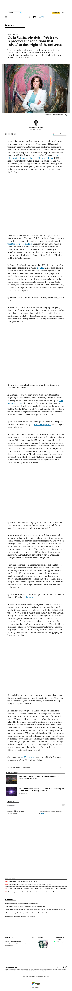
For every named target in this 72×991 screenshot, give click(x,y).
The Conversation (23, 781)
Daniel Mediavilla (36, 127)
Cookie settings (39, 976)
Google (21, 30)
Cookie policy (46, 976)
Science (9, 25)
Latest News (27, 30)
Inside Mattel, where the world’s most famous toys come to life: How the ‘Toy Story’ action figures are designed (36, 909)
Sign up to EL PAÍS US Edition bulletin (20, 767)
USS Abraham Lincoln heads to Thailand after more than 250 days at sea (30, 885)
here (42, 813)
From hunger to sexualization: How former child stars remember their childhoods (33, 892)
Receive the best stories (13, 941)
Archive (40, 937)
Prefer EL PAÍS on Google (60, 134)
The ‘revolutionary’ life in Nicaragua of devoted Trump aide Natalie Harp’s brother (28, 913)
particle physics (12, 34)
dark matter (31, 597)
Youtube (15, 30)
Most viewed (9, 899)
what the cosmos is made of (19, 244)
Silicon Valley (8, 30)
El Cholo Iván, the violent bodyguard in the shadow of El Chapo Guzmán (25, 906)
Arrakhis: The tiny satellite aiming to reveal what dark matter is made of (39, 777)
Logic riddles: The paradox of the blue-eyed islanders (20, 916)
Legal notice (25, 976)
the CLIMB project (42, 424)
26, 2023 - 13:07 (35, 129)
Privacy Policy (32, 976)
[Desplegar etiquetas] (63, 805)
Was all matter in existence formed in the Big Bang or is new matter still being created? (41, 789)
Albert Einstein (11, 805)
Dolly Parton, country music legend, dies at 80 (23, 881)
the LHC (40, 268)
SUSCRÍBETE (56, 12)
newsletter (9, 937)
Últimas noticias (10, 878)
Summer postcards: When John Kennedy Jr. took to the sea (22, 903)
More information (12, 813)
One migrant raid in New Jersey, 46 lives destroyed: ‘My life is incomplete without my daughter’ (38, 888)
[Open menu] (6, 17)
